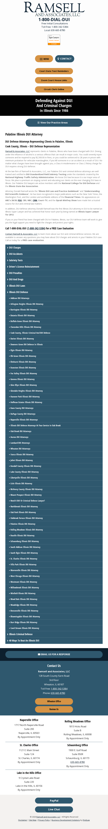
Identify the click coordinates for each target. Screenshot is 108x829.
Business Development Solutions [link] (66, 820)
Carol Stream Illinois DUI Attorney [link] (25, 628)
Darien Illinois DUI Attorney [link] (22, 338)
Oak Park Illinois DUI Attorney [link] (23, 512)
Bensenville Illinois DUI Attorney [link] (24, 610)
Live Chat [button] (54, 809)
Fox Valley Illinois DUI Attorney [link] (24, 373)
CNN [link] (35, 200)
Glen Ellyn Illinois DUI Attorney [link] (24, 385)
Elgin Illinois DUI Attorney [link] (21, 350)
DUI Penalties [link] (15, 273)
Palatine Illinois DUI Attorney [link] (23, 523)
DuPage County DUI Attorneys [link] (23, 413)
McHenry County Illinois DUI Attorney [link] (26, 489)
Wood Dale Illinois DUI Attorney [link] (24, 599)
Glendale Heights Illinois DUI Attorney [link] (27, 390)
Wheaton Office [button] (54, 701)
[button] (44, 58)
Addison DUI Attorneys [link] (20, 298)
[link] (54, 9)
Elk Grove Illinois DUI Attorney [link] (23, 356)
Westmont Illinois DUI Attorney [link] (24, 581)
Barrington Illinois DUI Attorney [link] (24, 309)
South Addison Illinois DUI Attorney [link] (25, 547)
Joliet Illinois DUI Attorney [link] (22, 460)
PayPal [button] (54, 800)
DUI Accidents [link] (16, 254)
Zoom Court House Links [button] (54, 80)
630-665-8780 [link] (58, 30)
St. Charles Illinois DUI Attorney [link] (24, 558)
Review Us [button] (54, 709)
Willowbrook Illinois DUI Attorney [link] (25, 587)
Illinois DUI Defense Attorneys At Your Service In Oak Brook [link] (36, 425)
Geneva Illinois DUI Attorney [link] (23, 379)
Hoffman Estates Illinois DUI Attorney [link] (26, 402)
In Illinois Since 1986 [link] (54, 110)
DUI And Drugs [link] (16, 279)
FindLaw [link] (86, 820)
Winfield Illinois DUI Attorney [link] (23, 593)
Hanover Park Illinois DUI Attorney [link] (25, 396)
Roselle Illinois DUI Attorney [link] (22, 535)
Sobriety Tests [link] (16, 260)
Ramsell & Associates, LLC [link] (17, 151)
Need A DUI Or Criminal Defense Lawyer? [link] (28, 500)
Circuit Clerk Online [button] (54, 89)
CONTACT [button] (66, 58)
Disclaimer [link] (22, 820)
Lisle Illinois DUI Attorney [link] (21, 483)
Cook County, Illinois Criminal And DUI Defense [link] (30, 332)
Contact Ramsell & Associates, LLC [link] (21, 234)
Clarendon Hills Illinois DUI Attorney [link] (26, 327)
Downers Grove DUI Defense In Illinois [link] (27, 344)
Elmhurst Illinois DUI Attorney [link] (23, 361)
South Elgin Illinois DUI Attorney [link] (24, 552)
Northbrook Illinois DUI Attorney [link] (24, 506)
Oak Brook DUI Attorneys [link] (21, 431)
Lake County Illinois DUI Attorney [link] (25, 471)
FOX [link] (20, 200)
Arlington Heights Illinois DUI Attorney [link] (27, 303)
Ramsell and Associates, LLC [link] (48, 817)
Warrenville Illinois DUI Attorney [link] (24, 570)
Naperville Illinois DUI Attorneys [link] (24, 419)
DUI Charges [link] (15, 247)
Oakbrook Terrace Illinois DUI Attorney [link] (27, 518)
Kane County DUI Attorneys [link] (22, 408)
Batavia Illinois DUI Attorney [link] (23, 315)
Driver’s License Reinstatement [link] (24, 266)
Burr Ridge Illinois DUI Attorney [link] (24, 622)
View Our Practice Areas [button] (54, 122)
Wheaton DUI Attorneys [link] (20, 448)
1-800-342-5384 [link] (60, 26)
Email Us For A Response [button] (55, 654)
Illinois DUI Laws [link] (17, 285)
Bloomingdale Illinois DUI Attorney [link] (25, 616)
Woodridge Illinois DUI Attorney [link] (24, 604)
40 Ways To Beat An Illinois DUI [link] (24, 640)
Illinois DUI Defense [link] (18, 292)
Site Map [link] (32, 820)
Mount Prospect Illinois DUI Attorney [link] (26, 494)
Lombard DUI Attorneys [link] (20, 442)
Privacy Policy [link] (44, 820)
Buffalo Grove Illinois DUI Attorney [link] (25, 321)
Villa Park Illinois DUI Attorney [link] (23, 564)
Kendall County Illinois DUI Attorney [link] (26, 466)
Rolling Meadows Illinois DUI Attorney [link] (27, 529)
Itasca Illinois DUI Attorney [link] (22, 454)
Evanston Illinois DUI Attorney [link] (23, 367)
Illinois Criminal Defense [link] (20, 634)
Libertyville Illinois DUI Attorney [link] (24, 477)
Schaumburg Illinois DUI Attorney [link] (25, 541)
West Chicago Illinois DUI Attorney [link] (25, 576)
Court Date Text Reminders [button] (54, 71)
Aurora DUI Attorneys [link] (19, 437)
